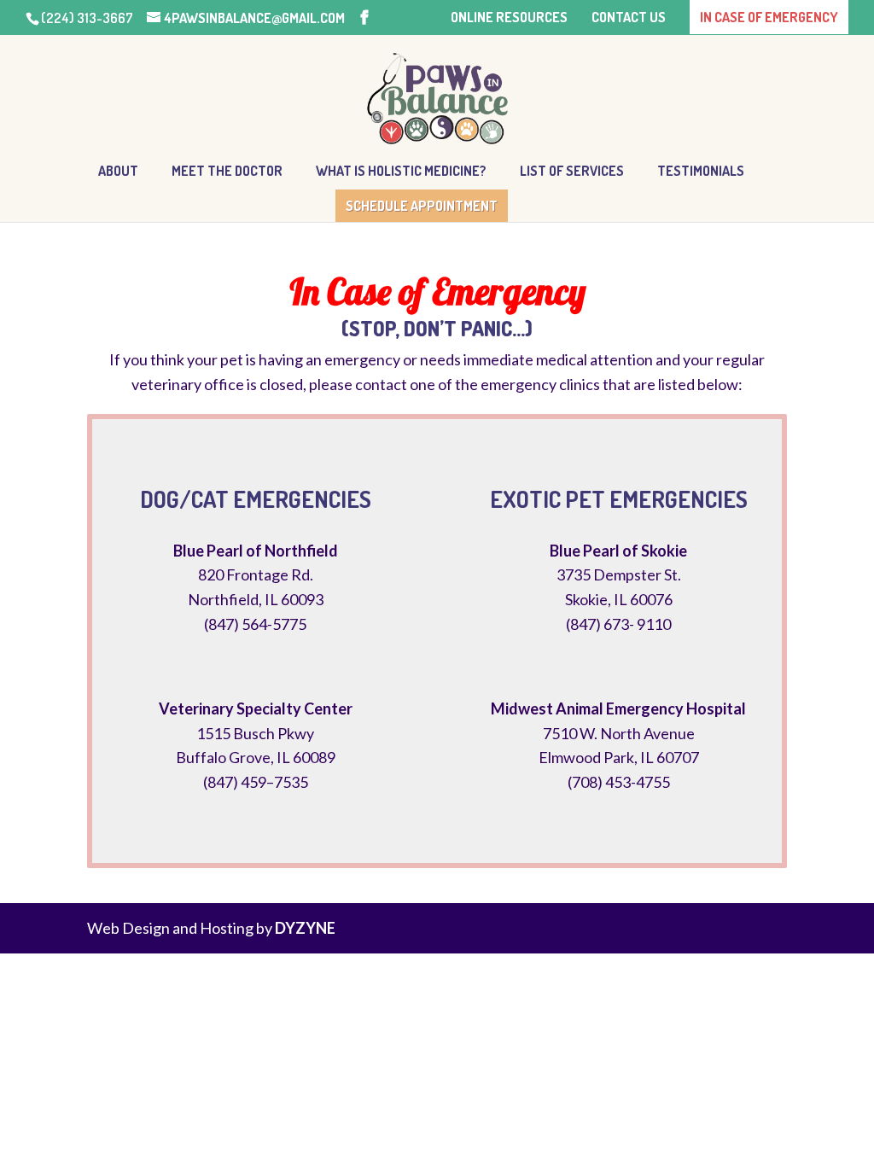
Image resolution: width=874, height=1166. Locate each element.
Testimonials (700, 172)
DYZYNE (305, 927)
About (118, 172)
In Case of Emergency (769, 17)
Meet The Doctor (227, 172)
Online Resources (509, 18)
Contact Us (628, 18)
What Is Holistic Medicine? (401, 172)
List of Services (572, 172)
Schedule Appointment (422, 205)
